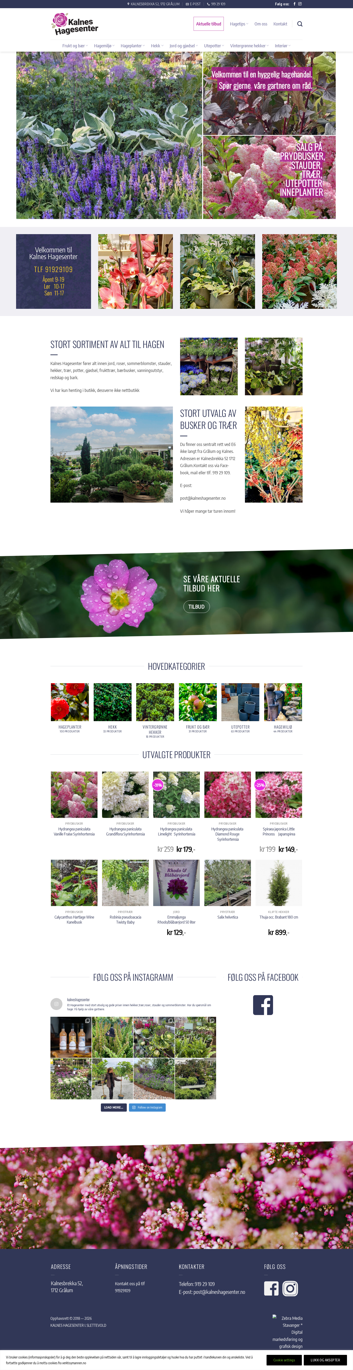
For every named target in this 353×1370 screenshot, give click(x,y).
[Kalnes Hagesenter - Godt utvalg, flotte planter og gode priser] (74, 24)
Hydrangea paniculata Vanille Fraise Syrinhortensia (74, 831)
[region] (176, 1360)
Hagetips (237, 23)
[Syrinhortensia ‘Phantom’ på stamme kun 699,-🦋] (112, 1078)
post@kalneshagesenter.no (219, 1292)
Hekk (155, 45)
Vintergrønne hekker (248, 45)
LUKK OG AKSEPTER (325, 1360)
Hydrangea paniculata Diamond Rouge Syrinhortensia (227, 834)
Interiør (281, 45)
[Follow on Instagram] (300, 4)
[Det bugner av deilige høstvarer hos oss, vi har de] (154, 1037)
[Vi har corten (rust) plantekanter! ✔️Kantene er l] (154, 1078)
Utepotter (212, 45)
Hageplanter (131, 45)
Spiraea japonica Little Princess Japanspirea (279, 831)
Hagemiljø (102, 45)
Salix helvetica (228, 916)
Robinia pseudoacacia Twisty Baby (125, 919)
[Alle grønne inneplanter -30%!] (195, 1037)
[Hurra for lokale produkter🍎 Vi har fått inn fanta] (70, 1037)
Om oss (261, 23)
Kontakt (280, 23)
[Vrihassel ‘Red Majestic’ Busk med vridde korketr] (195, 1078)
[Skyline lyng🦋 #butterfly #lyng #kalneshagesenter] (112, 1037)
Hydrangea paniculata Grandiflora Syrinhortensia (125, 831)
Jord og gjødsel (182, 45)
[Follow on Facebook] (294, 4)
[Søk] (300, 23)
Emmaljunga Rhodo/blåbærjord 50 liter (176, 919)
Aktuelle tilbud (208, 23)
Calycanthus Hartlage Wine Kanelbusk (74, 919)
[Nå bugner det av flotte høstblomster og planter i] (70, 1078)
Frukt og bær (73, 45)
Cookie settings (284, 1360)
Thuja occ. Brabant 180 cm (279, 916)
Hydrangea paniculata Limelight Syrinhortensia (176, 831)
